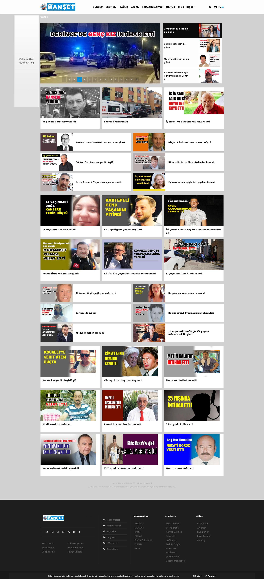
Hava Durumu (173, 523)
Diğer (189, 7)
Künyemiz (112, 543)
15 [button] (137, 79)
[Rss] (70, 532)
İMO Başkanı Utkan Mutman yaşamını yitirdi (100, 142)
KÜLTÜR (170, 7)
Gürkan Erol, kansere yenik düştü (95, 162)
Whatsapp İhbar (76, 547)
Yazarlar (111, 531)
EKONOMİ (111, 7)
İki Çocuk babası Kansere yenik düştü (189, 142)
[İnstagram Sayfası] (54, 532)
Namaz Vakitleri (174, 531)
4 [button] (79, 79)
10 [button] (111, 79)
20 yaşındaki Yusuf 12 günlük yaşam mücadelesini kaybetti (188, 333)
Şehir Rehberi (172, 556)
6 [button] (90, 79)
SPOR (181, 7)
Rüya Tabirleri (204, 536)
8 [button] (100, 79)
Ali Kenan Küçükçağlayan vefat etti (96, 293)
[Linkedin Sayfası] (64, 532)
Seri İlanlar (171, 552)
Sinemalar (171, 548)
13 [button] (126, 79)
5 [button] (84, 79)
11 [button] (116, 79)
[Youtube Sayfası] (59, 532)
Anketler (201, 527)
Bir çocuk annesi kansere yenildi (186, 293)
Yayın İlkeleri (48, 547)
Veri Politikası (48, 551)
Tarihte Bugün (173, 544)
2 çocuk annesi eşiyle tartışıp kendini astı (192, 182)
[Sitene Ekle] (81, 532)
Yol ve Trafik (172, 527)
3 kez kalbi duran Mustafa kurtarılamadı (191, 162)
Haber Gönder (75, 551)
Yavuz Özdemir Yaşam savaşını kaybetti (98, 182)
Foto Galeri (113, 519)
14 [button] (131, 79)
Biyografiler (203, 531)
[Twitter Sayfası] (48, 532)
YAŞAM (135, 7)
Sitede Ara (202, 523)
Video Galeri (114, 525)
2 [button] (69, 79)
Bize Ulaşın (112, 549)
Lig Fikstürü (171, 540)
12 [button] (121, 79)
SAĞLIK (124, 7)
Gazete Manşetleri (175, 560)
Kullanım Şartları (76, 543)
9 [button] (105, 79)
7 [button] (95, 79)
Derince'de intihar (86, 312)
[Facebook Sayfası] (43, 532)
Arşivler (111, 537)
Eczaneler (171, 536)
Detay (198, 576)
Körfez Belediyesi (152, 7)
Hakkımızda (47, 543)
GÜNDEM (97, 7)
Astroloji (201, 540)
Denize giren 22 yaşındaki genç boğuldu (191, 312)
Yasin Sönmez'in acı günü (90, 332)
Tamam (211, 576)
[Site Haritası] (75, 532)
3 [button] (74, 79)
